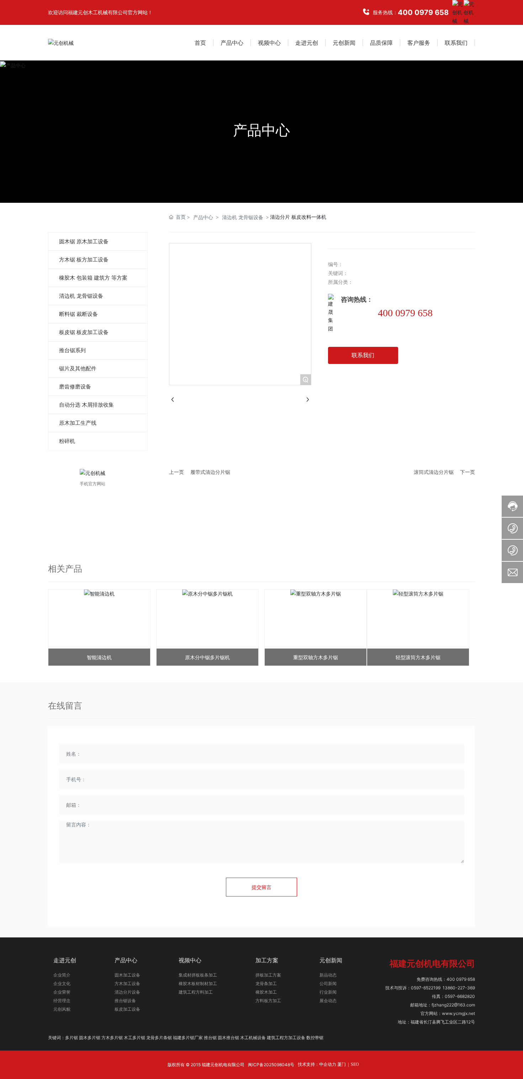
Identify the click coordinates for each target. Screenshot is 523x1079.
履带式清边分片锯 (210, 472)
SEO (355, 1064)
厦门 (341, 1064)
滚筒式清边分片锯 (434, 472)
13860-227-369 (459, 987)
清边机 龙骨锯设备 (242, 217)
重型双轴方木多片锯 (315, 657)
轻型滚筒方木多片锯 (418, 657)
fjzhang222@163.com (453, 1004)
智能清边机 (99, 657)
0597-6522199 (425, 987)
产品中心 (261, 130)
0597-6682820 (460, 996)
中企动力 (327, 1064)
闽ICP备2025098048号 (271, 1064)
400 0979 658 (423, 12)
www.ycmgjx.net (458, 1013)
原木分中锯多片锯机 (207, 657)
